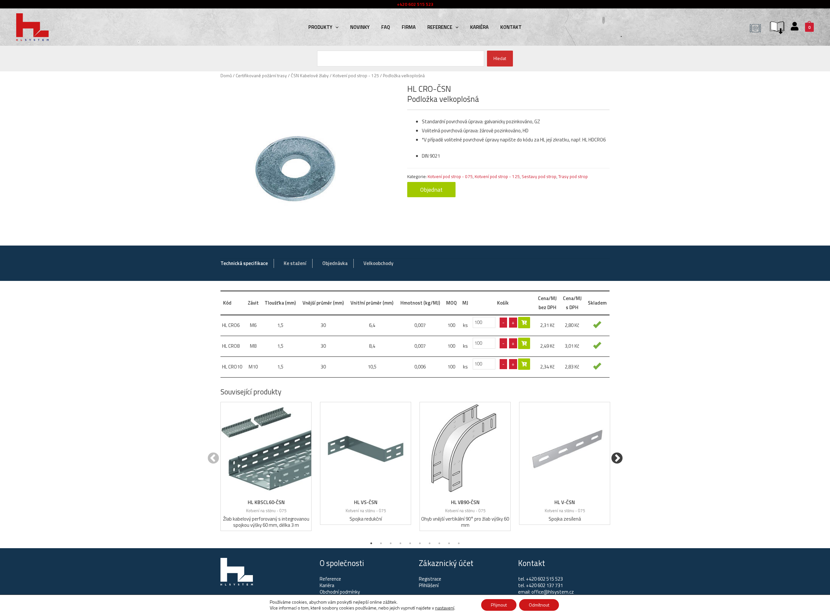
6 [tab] (420, 543)
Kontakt (511, 27)
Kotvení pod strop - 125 (356, 75)
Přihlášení (429, 585)
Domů (226, 75)
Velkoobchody (378, 263)
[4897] (524, 364)
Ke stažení (295, 263)
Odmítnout (539, 604)
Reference (439, 27)
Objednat (431, 189)
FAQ (385, 27)
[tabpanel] (266, 466)
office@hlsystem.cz (552, 592)
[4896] (524, 343)
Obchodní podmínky (340, 592)
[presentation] (335, 27)
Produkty (320, 27)
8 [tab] (439, 543)
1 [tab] (371, 543)
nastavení (444, 608)
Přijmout (499, 604)
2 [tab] (381, 543)
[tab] (244, 263)
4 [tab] (400, 543)
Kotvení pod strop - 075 (450, 176)
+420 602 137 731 (544, 585)
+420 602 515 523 (544, 579)
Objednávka (335, 263)
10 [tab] (459, 543)
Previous (213, 458)
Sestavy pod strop (539, 176)
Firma (409, 27)
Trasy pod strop (573, 176)
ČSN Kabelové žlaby (310, 75)
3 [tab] (390, 543)
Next (617, 458)
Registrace (430, 579)
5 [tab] (410, 543)
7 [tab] (429, 543)
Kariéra (479, 27)
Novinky (360, 27)
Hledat (499, 58)
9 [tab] (449, 543)
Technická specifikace (244, 263)
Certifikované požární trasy (261, 75)
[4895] (524, 322)
